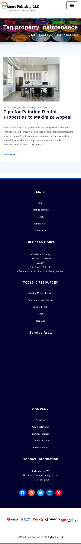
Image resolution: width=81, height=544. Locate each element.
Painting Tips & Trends (38, 107)
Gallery (40, 216)
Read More (9, 154)
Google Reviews (40, 426)
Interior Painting (11, 107)
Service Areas (40, 223)
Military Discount (40, 440)
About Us (40, 419)
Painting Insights (40, 307)
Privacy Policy (40, 447)
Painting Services (40, 209)
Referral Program (40, 433)
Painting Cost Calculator (40, 293)
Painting (23, 107)
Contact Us (40, 230)
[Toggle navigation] (71, 5)
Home (40, 202)
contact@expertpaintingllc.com (42, 475)
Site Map (40, 320)
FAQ (40, 313)
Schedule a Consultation (40, 300)
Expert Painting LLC (42, 34)
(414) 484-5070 (42, 479)
